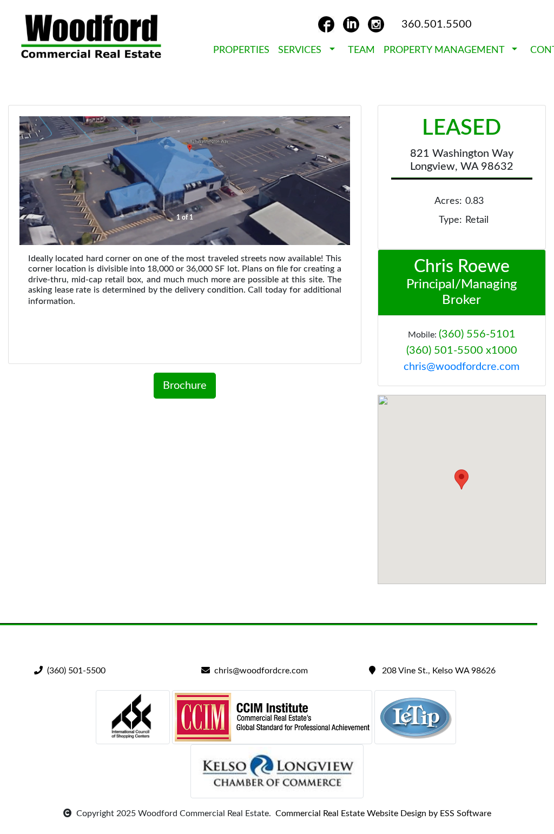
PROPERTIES (241, 50)
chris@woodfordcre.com (461, 366)
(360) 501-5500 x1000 (461, 350)
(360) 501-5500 (74, 670)
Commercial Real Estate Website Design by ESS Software (381, 813)
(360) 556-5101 (477, 334)
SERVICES (302, 50)
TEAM (361, 50)
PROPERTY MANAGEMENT (447, 50)
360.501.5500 (436, 24)
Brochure (185, 385)
